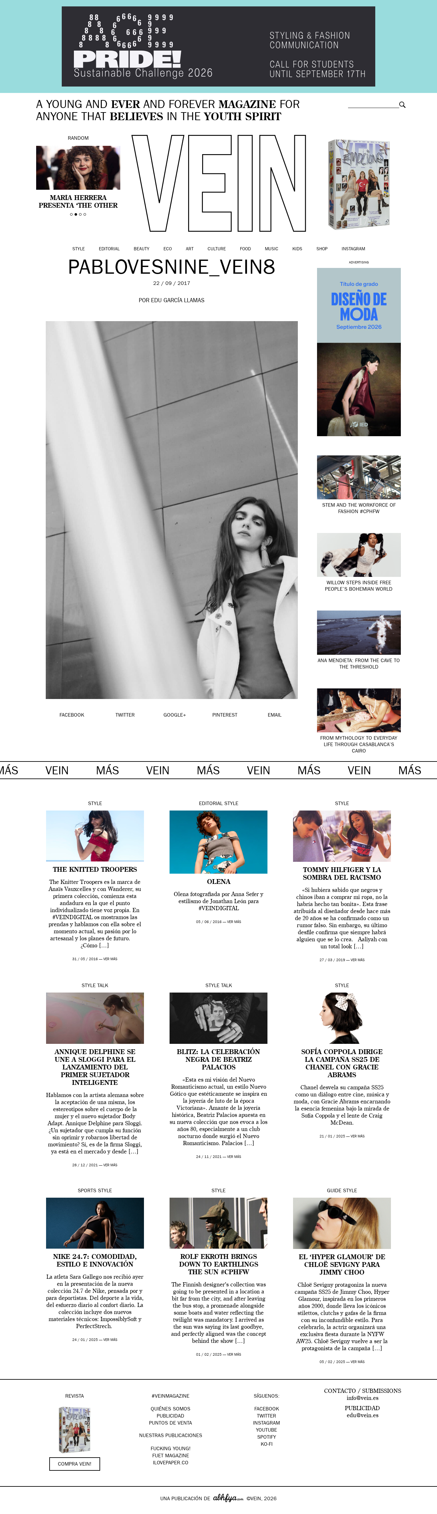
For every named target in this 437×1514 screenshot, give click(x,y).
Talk (102, 986)
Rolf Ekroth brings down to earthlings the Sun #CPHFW (218, 1265)
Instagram (353, 249)
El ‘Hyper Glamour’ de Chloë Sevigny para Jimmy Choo (342, 1265)
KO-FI (267, 1444)
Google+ (11, 1510)
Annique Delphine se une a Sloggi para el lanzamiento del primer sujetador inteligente (95, 1067)
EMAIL (275, 715)
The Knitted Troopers (95, 870)
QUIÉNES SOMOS (170, 1409)
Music (271, 249)
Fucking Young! (171, 1449)
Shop (322, 249)
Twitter (266, 1416)
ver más (110, 959)
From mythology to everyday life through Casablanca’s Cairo (358, 745)
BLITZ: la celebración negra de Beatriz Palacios (218, 1060)
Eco (167, 249)
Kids (297, 249)
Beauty (141, 249)
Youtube (266, 1430)
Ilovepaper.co (170, 1463)
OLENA (218, 882)
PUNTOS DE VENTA (170, 1423)
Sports (87, 1191)
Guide (334, 1191)
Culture (217, 249)
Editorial (109, 249)
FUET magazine (170, 1456)
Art (190, 249)
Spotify (266, 1437)
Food (245, 249)
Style (78, 249)
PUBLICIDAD (170, 1416)
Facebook (266, 1409)
